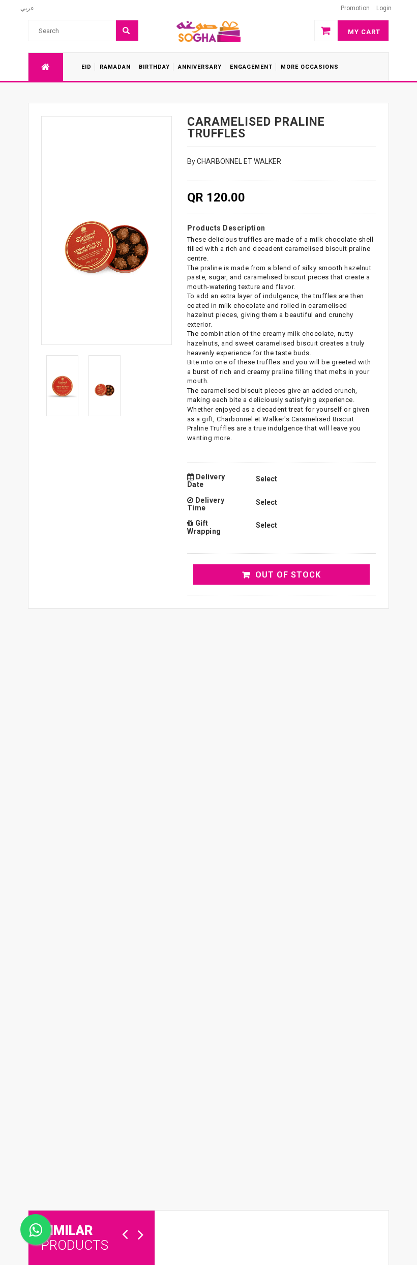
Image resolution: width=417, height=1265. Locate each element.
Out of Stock (288, 575)
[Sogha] (208, 31)
